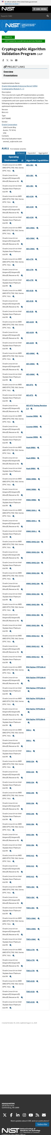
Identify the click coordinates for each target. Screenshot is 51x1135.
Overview (8, 71)
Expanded (32, 153)
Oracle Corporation (9, 124)
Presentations (10, 75)
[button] (13, 171)
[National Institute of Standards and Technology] (21, 1130)
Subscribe (42, 1124)
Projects (8, 37)
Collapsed (21, 153)
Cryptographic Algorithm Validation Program (23, 41)
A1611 (5, 148)
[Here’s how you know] (25, 3)
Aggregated (43, 153)
